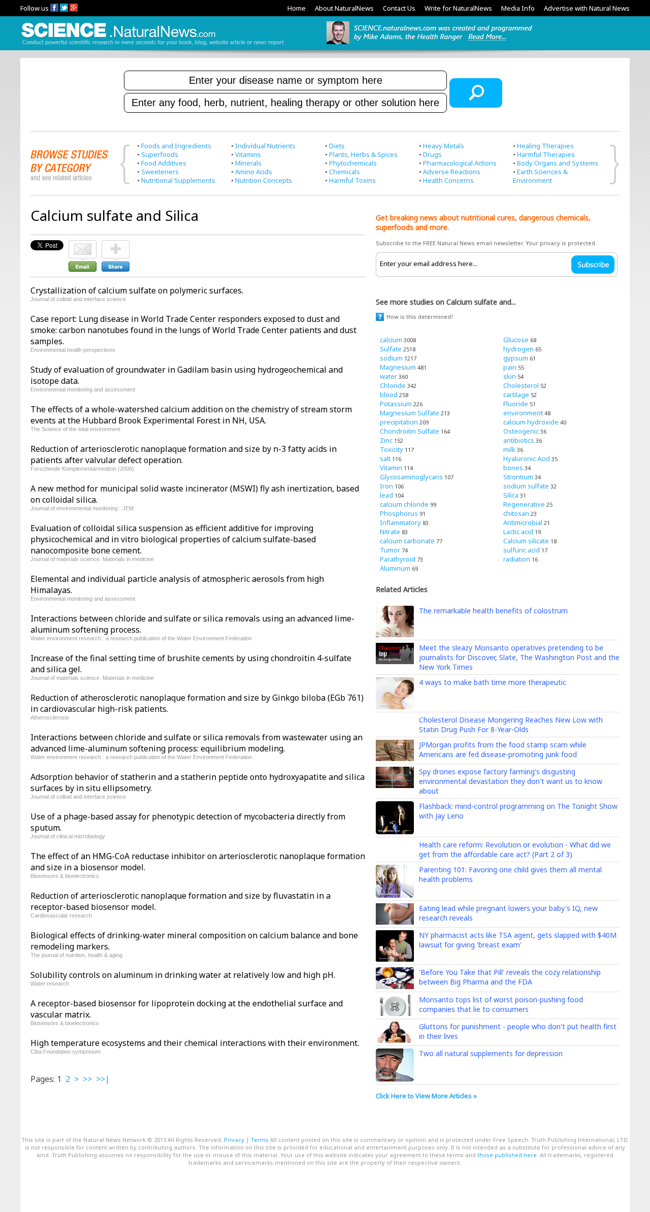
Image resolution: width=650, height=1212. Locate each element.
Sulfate (391, 348)
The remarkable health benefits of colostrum (493, 610)
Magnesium (398, 367)
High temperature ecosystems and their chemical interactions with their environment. (194, 1043)
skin (509, 376)
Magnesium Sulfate (409, 412)
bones (513, 467)
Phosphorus (399, 513)
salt (385, 458)
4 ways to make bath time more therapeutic (492, 682)
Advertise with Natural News (587, 8)
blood (389, 394)
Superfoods (159, 154)
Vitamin (391, 467)
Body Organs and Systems (557, 163)
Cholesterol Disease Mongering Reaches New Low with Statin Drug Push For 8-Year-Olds (511, 724)
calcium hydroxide (531, 422)
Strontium (518, 476)
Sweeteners (160, 171)
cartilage (516, 394)
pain (509, 367)
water (388, 376)
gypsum (515, 358)
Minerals (248, 163)
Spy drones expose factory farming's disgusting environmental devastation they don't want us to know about (510, 781)
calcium (391, 339)
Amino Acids (253, 171)
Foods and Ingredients (176, 145)
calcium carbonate (407, 540)
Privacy (234, 1139)
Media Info (518, 8)
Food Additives (163, 163)
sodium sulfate (526, 485)
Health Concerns (448, 180)
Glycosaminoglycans (411, 476)
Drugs (432, 154)
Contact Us (399, 8)
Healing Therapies (545, 145)
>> (87, 1079)
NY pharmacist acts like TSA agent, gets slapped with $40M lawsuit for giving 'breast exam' (517, 939)
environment (523, 412)
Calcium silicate (526, 540)
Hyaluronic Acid (526, 458)
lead (386, 495)
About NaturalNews (344, 8)
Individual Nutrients (265, 145)
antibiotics (518, 440)
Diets (337, 145)
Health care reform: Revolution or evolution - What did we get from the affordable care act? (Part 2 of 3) (515, 849)
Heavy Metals (443, 145)
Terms (260, 1139)
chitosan (516, 513)
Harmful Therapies (546, 154)
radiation (516, 559)
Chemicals (344, 171)
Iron (386, 485)
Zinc (386, 440)
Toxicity (391, 449)
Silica (510, 495)
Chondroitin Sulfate (409, 431)
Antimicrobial (522, 522)
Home (296, 8)
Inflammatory (400, 522)
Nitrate (390, 531)
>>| (103, 1079)
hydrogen (518, 348)
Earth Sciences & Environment (540, 176)
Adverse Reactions (451, 171)
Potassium (396, 403)
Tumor (390, 549)
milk (509, 449)
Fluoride (515, 403)
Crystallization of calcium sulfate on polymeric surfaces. (136, 290)
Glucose (516, 339)
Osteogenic (521, 431)
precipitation (399, 422)
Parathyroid (397, 559)
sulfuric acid (521, 549)
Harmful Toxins (352, 180)
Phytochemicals (353, 163)
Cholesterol (521, 385)
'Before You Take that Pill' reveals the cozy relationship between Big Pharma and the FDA (510, 977)
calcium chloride (404, 504)
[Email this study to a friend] (82, 244)
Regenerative (524, 504)
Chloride (393, 385)
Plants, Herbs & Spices (363, 154)
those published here (507, 1155)
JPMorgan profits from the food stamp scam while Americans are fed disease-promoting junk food (503, 749)
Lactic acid (518, 531)
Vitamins (248, 154)
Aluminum (395, 568)
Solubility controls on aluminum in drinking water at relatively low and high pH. (182, 974)
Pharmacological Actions (460, 163)
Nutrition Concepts (263, 180)
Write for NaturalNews (458, 8)
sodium (391, 358)
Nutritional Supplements (178, 180)
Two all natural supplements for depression (491, 1053)
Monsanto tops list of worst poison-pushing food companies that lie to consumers (501, 1004)
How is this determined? (419, 316)
